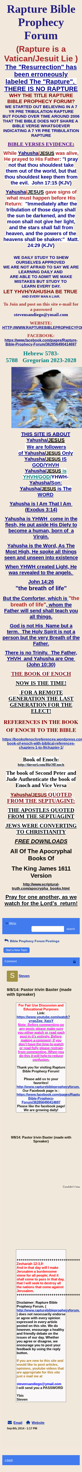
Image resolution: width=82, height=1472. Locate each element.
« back (9, 1460)
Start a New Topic (16, 950)
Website (38, 1423)
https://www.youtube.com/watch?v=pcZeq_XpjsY (43, 1019)
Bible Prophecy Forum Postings (34, 941)
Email (17, 1423)
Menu (12, 923)
